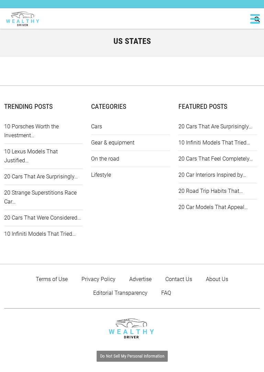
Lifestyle (101, 175)
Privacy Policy (98, 279)
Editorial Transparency (120, 293)
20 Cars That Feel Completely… (215, 158)
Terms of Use (52, 279)
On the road (105, 158)
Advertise (140, 279)
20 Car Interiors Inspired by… (212, 175)
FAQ (166, 293)
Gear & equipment (112, 142)
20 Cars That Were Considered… (42, 217)
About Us (217, 279)
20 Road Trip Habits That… (210, 191)
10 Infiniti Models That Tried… (40, 234)
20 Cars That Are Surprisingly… (41, 176)
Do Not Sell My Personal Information (132, 356)
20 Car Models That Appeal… (213, 207)
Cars (96, 126)
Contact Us (178, 279)
